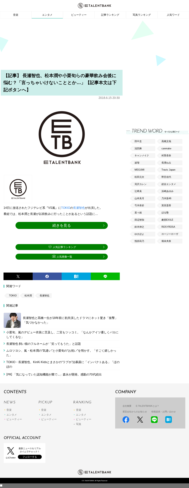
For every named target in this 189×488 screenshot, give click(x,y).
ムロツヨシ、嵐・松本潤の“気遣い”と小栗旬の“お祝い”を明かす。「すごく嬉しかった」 (61, 353)
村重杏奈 (166, 155)
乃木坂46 (166, 198)
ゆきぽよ (139, 234)
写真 (78, 424)
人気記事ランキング (64, 247)
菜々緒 (138, 212)
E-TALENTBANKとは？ (147, 406)
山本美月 (139, 198)
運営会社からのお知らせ (135, 411)
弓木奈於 (139, 205)
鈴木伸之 (139, 226)
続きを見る (61, 225)
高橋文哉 (166, 141)
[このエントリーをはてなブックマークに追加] (76, 276)
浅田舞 (138, 148)
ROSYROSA (168, 226)
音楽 (15, 14)
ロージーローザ (169, 234)
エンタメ (47, 14)
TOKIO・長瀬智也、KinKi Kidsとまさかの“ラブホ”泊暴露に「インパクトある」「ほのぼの (63, 364)
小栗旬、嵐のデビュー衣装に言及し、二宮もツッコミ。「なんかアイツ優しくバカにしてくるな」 (62, 335)
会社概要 (127, 406)
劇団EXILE (167, 219)
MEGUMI (140, 169)
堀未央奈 (166, 241)
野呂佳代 (166, 177)
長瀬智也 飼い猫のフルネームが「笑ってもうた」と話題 (43, 343)
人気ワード (173, 14)
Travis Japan (168, 169)
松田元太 (139, 177)
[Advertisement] (94, 45)
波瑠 (137, 162)
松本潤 (28, 295)
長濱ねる (166, 162)
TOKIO (65, 207)
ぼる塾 (165, 212)
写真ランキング (142, 14)
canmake (166, 148)
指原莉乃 (139, 241)
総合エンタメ (168, 184)
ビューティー (79, 14)
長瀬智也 (79, 207)
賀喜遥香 (166, 205)
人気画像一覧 (64, 256)
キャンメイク (142, 155)
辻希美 (138, 191)
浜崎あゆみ (167, 191)
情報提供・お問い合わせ (163, 411)
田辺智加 (139, 219)
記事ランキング (110, 14)
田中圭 (138, 141)
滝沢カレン (141, 184)
